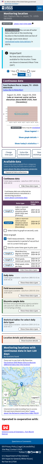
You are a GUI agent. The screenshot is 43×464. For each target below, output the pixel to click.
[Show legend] (39, 397)
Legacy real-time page (23, 23)
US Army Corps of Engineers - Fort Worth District (18, 433)
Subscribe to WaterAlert (13, 90)
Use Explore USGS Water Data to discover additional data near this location (20, 363)
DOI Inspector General (11, 458)
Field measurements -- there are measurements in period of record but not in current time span (23, 241)
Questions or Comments (21, 441)
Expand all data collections (16, 172)
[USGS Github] (31, 453)
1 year (33, 71)
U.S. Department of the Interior (15, 456)
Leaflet (11, 406)
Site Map (5, 449)
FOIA (15, 461)
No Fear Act (6, 461)
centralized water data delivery (18, 41)
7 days (12, 71)
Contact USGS (16, 449)
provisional (36, 128)
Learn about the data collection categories (20, 169)
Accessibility (29, 446)
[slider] (37, 125)
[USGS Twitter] (26, 453)
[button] (21, 384)
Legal (20, 446)
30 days (23, 71)
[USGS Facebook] (28, 453)
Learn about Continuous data (16, 197)
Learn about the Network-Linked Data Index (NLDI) (21, 412)
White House (26, 458)
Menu (40, 8)
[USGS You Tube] (37, 453)
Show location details (29, 340)
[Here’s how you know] (21, 3)
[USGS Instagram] (39, 453)
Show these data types (29, 282)
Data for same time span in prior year (22, 247)
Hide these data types (29, 186)
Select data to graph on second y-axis (22, 230)
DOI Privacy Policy (9, 446)
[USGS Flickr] (34, 453)
